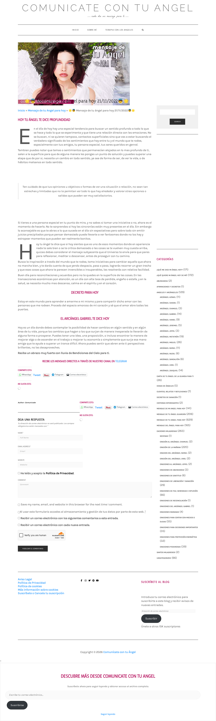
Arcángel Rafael (168, 348)
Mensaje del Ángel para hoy (170, 425)
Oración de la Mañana (170, 447)
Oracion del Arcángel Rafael (173, 453)
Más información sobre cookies (38, 589)
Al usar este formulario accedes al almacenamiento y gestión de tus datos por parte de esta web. (83, 511)
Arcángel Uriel (167, 365)
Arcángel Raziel (167, 354)
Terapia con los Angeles (119, 30)
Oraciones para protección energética (178, 537)
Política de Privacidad (60, 473)
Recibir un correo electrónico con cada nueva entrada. (55, 525)
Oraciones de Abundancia (172, 470)
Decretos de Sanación (167, 397)
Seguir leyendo (108, 714)
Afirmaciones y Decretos (168, 287)
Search (177, 122)
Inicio (75, 30)
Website (21, 460)
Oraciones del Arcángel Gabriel (175, 506)
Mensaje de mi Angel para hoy (171, 408)
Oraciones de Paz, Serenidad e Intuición (179, 491)
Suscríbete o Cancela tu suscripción (41, 593)
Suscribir (151, 618)
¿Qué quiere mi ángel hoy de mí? (172, 275)
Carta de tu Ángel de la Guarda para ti (175, 376)
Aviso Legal (25, 579)
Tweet (37, 374)
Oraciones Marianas (169, 512)
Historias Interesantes (168, 403)
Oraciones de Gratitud (170, 475)
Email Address (24, 446)
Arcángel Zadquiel (169, 370)
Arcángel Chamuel (169, 308)
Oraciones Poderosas (170, 547)
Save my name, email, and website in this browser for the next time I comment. (71, 504)
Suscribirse (17, 705)
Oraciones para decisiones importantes (179, 527)
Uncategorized (164, 558)
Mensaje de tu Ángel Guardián (171, 414)
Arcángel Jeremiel (169, 325)
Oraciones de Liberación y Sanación (177, 481)
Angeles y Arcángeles (167, 292)
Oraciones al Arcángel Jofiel (174, 464)
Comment (22, 480)
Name (20, 433)
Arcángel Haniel (168, 320)
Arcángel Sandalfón (170, 359)
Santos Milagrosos (166, 552)
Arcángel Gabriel (168, 314)
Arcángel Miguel (168, 342)
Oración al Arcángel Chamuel (174, 442)
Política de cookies (30, 586)
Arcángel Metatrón (169, 337)
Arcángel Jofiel (167, 331)
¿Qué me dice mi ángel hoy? (170, 270)
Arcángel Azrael (168, 297)
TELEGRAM (121, 361)
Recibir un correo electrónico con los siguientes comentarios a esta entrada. (69, 518)
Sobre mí (92, 30)
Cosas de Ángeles (165, 386)
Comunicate (30, 403)
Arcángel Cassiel (168, 303)
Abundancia (162, 281)
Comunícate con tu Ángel (119, 652)
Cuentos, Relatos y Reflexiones (172, 391)
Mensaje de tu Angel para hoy (47, 110)
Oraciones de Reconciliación (173, 500)
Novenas (164, 436)
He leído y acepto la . (47, 473)
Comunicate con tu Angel (108, 7)
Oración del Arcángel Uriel (173, 459)
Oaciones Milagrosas (167, 431)
